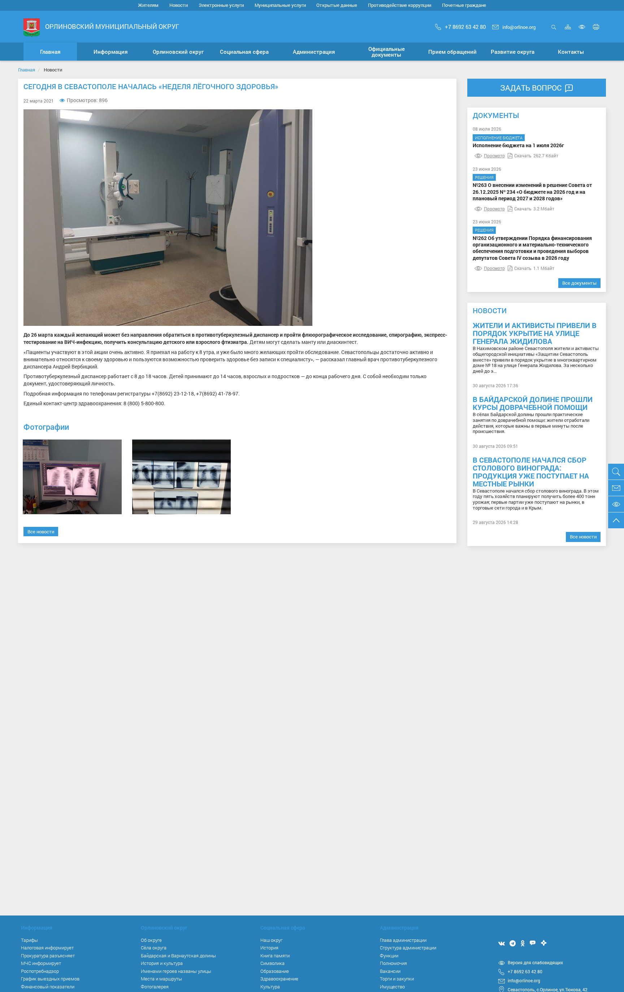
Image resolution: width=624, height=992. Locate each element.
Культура (270, 986)
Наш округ (271, 940)
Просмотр (494, 155)
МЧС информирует (41, 963)
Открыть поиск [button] (553, 30)
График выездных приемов (50, 978)
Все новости (40, 531)
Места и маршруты (161, 978)
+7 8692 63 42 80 (465, 26)
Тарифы (29, 940)
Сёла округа (153, 947)
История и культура (162, 963)
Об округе (151, 940)
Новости (178, 5)
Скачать (523, 155)
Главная (26, 69)
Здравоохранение (279, 978)
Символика (272, 963)
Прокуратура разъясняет (48, 955)
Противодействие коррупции (399, 5)
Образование (274, 971)
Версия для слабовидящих (535, 962)
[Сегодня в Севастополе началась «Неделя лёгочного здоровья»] (72, 477)
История (269, 947)
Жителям (148, 5)
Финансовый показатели (47, 986)
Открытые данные (336, 5)
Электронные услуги (221, 5)
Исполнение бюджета (499, 137)
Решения (484, 177)
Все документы (579, 283)
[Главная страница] (31, 27)
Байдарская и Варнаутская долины (178, 955)
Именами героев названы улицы (176, 971)
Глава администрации (403, 940)
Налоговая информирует (47, 947)
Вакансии (390, 971)
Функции (389, 955)
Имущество (392, 986)
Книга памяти (275, 955)
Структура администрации (408, 947)
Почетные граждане (464, 5)
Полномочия (393, 963)
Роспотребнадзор (40, 971)
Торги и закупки (397, 978)
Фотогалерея (155, 986)
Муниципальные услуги (280, 5)
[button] (110, 52)
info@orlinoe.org (519, 27)
